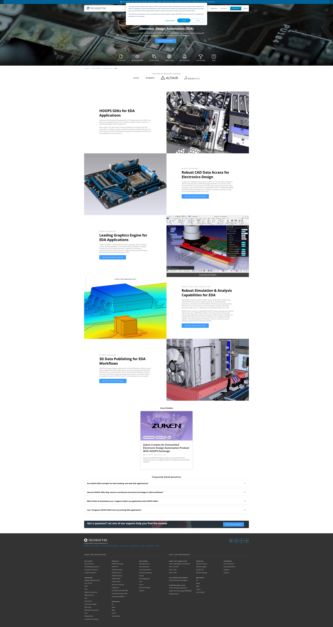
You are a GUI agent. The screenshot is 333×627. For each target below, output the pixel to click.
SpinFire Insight (201, 567)
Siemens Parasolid (118, 585)
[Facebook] (241, 540)
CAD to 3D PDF (174, 567)
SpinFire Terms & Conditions (110, 546)
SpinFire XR (200, 570)
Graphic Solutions (90, 573)
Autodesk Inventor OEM (119, 594)
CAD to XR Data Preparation (178, 588)
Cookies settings (170, 20)
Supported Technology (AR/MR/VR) (180, 591)
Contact (223, 8)
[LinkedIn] (231, 540)
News (113, 607)
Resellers (227, 570)
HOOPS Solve (116, 582)
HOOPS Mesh (116, 579)
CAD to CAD (173, 570)
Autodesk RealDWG (118, 596)
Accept (184, 20)
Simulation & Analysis (91, 619)
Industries (107, 68)
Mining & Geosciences (91, 610)
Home (87, 68)
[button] (165, 41)
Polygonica (115, 588)
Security (142, 546)
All (112, 604)
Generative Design (90, 604)
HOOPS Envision (117, 576)
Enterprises (88, 601)
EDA (85, 598)
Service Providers (145, 588)
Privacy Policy (124, 546)
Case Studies (116, 616)
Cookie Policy (134, 546)
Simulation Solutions (91, 570)
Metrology (87, 607)
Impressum (149, 546)
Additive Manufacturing (92, 580)
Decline (198, 20)
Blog (113, 610)
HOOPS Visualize (117, 570)
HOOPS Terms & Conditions (92, 546)
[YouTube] (247, 540)
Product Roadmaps (145, 573)
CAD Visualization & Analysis (178, 580)
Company (213, 8)
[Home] (96, 9)
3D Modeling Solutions (91, 567)
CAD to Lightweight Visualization (179, 564)
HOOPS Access (116, 573)
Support (236, 8)
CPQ (85, 589)
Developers (96, 68)
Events (114, 613)
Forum (141, 585)
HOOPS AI (115, 567)
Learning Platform (145, 570)
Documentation (144, 567)
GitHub (141, 576)
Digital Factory (89, 595)
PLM (85, 613)
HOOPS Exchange (117, 564)
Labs (140, 582)
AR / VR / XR (88, 583)
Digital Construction (91, 592)
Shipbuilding (88, 616)
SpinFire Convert (201, 564)
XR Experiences (174, 594)
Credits (157, 546)
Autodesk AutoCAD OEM (120, 591)
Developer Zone (144, 564)
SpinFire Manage (201, 573)
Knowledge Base (144, 579)
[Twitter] (236, 540)
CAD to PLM (173, 573)
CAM (85, 586)
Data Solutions (89, 564)
